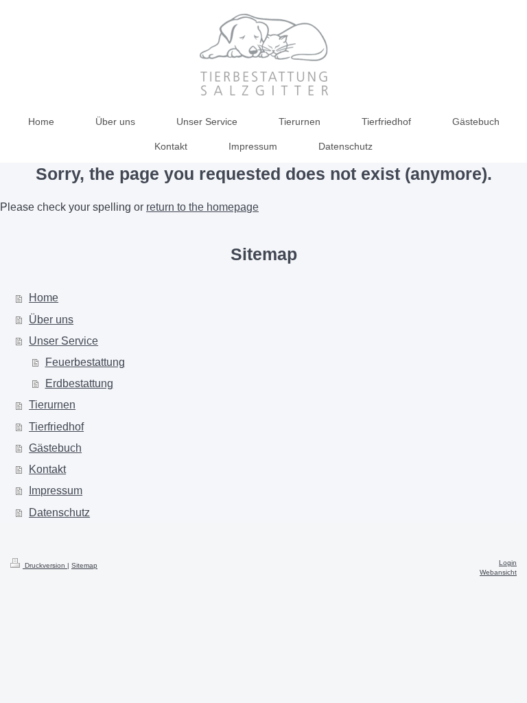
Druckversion (45, 565)
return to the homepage (202, 207)
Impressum (55, 490)
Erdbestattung (79, 383)
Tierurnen (52, 405)
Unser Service (63, 341)
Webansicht (498, 572)
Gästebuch (55, 448)
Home (43, 297)
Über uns (51, 319)
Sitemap (84, 565)
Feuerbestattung (85, 362)
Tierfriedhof (56, 427)
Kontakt (47, 469)
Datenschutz (59, 512)
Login (508, 562)
